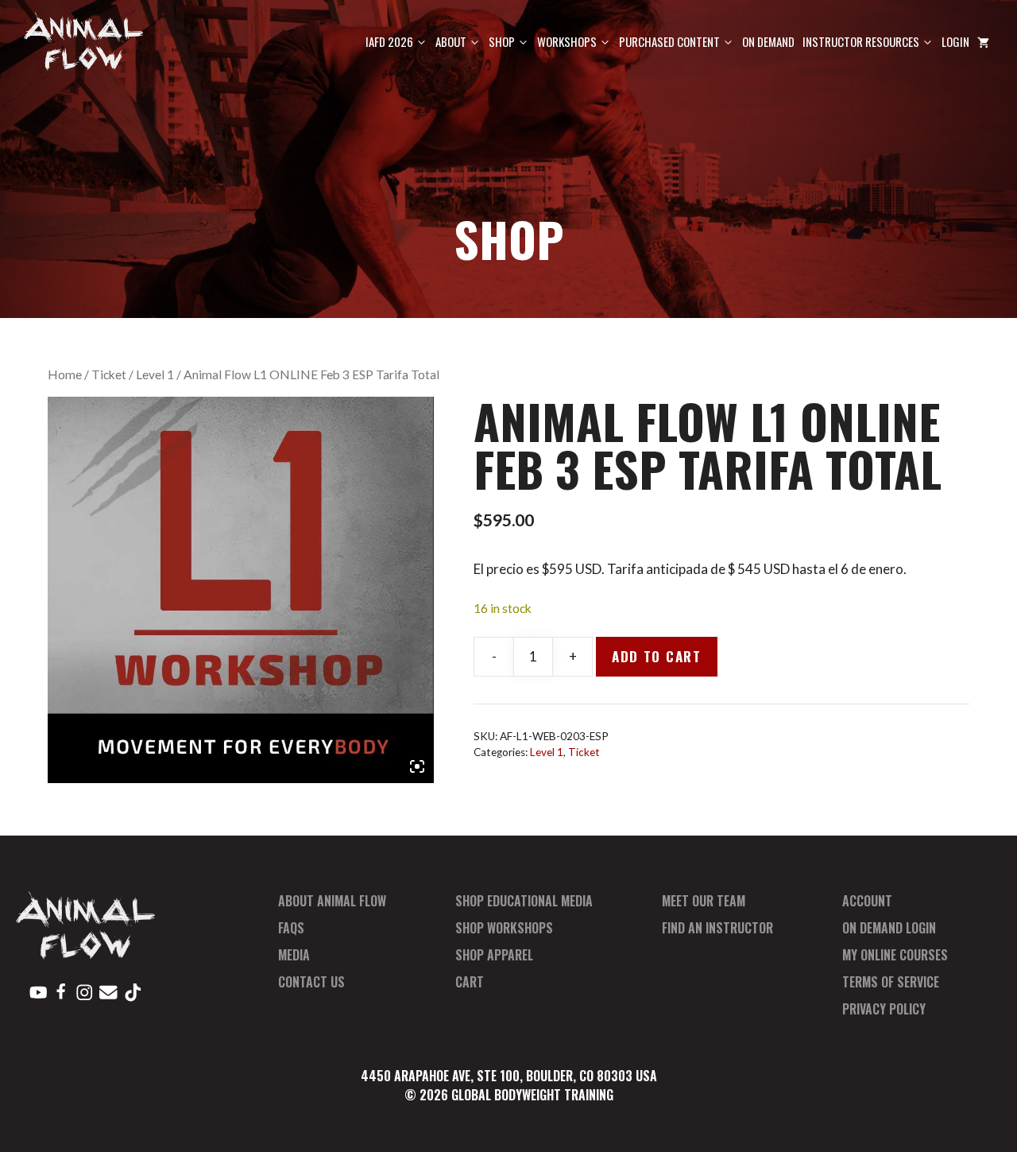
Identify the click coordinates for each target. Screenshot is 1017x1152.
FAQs (291, 927)
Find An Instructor (717, 927)
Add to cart (657, 656)
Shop (502, 41)
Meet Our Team (703, 900)
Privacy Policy (884, 1008)
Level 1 (155, 374)
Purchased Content (669, 41)
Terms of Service (890, 981)
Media (294, 954)
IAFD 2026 (389, 41)
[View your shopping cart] (983, 42)
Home (65, 374)
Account (867, 900)
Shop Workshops (504, 927)
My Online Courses (895, 954)
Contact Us (311, 981)
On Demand (768, 41)
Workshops (567, 41)
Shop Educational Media (524, 900)
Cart (469, 981)
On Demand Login (889, 927)
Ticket (108, 374)
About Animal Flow (332, 900)
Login (955, 41)
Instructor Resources (860, 41)
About (450, 41)
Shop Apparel (494, 954)
